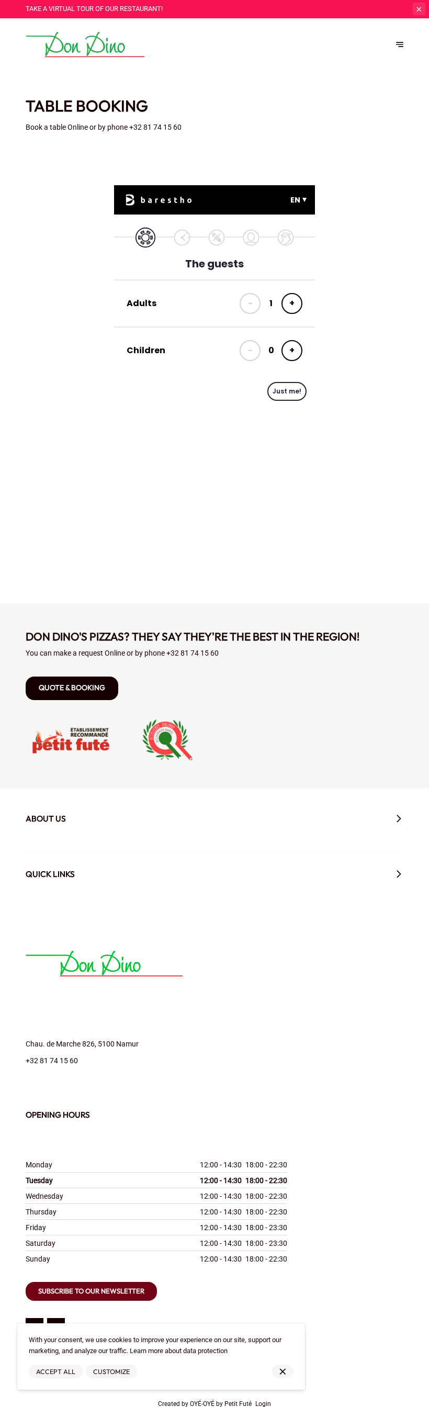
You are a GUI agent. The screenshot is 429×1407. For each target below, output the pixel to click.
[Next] (399, 44)
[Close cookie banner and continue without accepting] (282, 1372)
